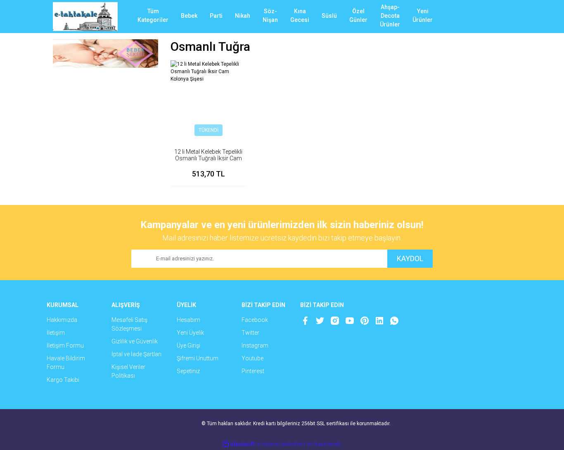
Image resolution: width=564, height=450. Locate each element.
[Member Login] (474, 16)
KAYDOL (410, 258)
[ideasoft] (238, 444)
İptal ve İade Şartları (136, 354)
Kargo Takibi (63, 379)
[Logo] (85, 16)
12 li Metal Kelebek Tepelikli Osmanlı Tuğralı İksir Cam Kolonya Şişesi (208, 158)
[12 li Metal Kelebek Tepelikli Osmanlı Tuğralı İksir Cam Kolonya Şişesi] (208, 98)
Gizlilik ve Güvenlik (134, 341)
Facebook (255, 320)
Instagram (255, 345)
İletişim (56, 332)
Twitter (250, 332)
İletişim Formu (65, 345)
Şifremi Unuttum (197, 358)
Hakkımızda (62, 320)
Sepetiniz (188, 371)
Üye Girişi (188, 345)
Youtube (252, 358)
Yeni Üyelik (190, 332)
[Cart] (498, 16)
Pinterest (253, 371)
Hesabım (188, 320)
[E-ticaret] (281, 444)
